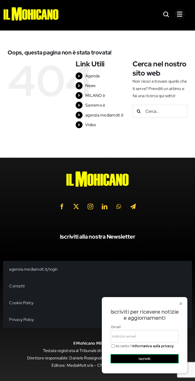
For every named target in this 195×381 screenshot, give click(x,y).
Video (90, 124)
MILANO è (95, 95)
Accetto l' (145, 346)
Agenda (92, 76)
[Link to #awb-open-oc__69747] (179, 14)
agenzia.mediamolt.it (104, 115)
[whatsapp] (119, 206)
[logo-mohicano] (31, 8)
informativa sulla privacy (153, 346)
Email (116, 327)
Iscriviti (145, 359)
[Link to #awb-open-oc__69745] (166, 14)
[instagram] (90, 206)
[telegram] (133, 206)
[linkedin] (104, 206)
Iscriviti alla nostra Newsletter (97, 236)
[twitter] (76, 206)
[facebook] (62, 206)
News (90, 85)
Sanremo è (95, 105)
